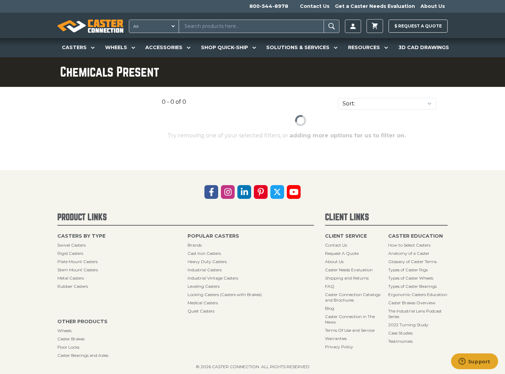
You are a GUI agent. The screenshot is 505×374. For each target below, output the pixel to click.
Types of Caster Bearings (412, 286)
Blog (329, 308)
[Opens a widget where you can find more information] (474, 362)
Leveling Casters (204, 286)
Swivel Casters (71, 245)
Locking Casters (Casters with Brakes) (225, 294)
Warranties (336, 338)
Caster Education (415, 236)
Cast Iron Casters (204, 253)
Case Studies (400, 333)
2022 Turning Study (408, 324)
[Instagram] (228, 192)
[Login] (353, 26)
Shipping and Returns (347, 278)
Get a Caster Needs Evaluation (375, 6)
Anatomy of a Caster (408, 253)
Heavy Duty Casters (207, 261)
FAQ (329, 286)
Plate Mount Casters (77, 261)
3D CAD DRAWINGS (424, 47)
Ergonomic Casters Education (417, 294)
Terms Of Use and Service (349, 330)
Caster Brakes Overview (412, 302)
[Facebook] (211, 192)
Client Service (346, 236)
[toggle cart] (375, 26)
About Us (432, 6)
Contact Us (314, 6)
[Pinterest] (261, 192)
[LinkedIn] (244, 192)
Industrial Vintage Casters (213, 278)
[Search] (331, 26)
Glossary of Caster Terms (412, 261)
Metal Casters (70, 278)
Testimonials (400, 341)
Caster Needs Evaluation (349, 269)
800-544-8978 (268, 6)
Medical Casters (203, 302)
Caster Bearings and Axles (82, 355)
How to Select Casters (409, 245)
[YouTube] (294, 192)
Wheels (64, 330)
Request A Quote (342, 253)
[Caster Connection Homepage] (90, 26)
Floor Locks (68, 347)
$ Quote (418, 26)
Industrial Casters (205, 269)
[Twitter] (277, 192)
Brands (195, 245)
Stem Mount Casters (77, 269)
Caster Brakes (71, 338)
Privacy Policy (339, 346)
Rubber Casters (72, 286)
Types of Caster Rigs (408, 269)
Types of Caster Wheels (410, 278)
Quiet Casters (201, 311)
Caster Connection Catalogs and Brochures (352, 297)
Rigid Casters (70, 253)
